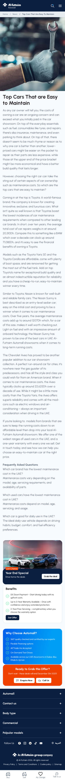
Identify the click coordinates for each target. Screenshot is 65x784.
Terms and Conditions (27, 764)
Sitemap (58, 764)
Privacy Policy (9, 764)
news (15, 14)
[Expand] (60, 693)
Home (5, 14)
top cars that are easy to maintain (38, 14)
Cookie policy (45, 764)
